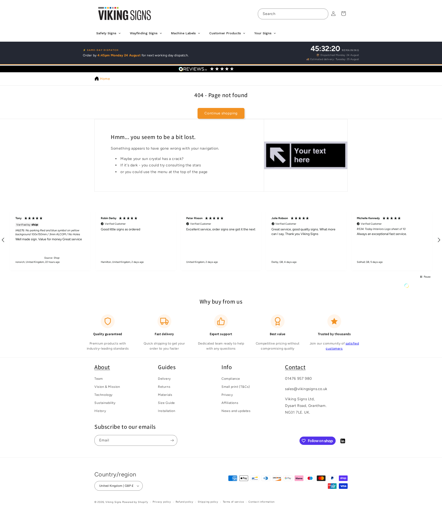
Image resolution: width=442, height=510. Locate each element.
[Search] (323, 14)
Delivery (164, 379)
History (100, 411)
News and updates (236, 411)
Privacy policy (162, 501)
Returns (164, 387)
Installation (166, 411)
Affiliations (229, 403)
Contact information (261, 501)
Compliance (230, 379)
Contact (295, 367)
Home (105, 79)
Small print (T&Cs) (235, 387)
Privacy (227, 395)
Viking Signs (113, 502)
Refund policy (184, 501)
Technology (103, 395)
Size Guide (166, 403)
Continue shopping (221, 113)
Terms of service (233, 501)
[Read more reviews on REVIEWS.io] (418, 287)
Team (98, 379)
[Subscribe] (172, 440)
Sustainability (104, 403)
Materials (165, 395)
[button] (84, 240)
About (102, 367)
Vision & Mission (107, 387)
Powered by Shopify (135, 502)
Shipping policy (208, 501)
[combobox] (293, 14)
